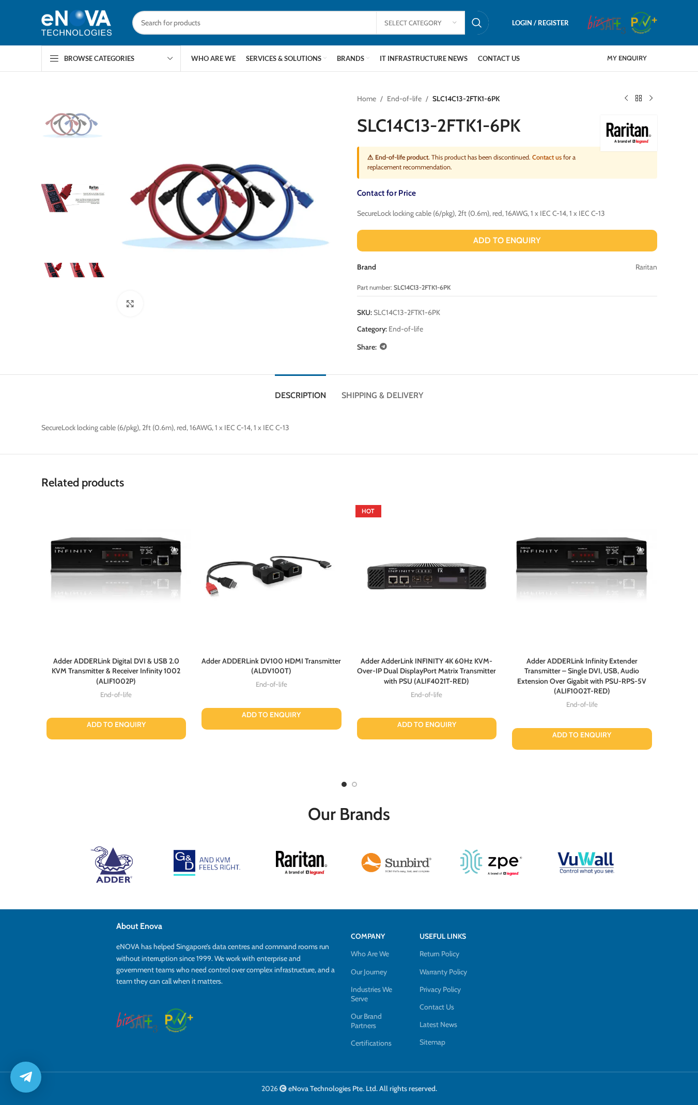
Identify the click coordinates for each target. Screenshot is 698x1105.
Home (366, 98)
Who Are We (370, 953)
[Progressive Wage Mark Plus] (644, 22)
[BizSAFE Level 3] (606, 22)
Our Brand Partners (366, 1021)
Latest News (438, 1024)
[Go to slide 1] (344, 784)
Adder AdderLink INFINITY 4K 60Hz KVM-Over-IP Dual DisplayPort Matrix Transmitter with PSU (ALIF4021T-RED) (426, 671)
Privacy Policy (440, 989)
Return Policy (439, 953)
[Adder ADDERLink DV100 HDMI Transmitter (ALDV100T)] (271, 576)
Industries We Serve (371, 994)
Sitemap (432, 1042)
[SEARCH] (477, 23)
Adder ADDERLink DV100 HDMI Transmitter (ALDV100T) (271, 666)
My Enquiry (627, 58)
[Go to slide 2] (354, 784)
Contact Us (437, 1007)
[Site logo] (76, 22)
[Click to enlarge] (130, 304)
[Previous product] (626, 98)
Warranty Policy (443, 971)
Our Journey (369, 971)
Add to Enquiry (506, 240)
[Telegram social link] (383, 347)
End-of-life (404, 98)
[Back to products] (638, 98)
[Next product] (651, 98)
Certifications (371, 1043)
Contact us (547, 157)
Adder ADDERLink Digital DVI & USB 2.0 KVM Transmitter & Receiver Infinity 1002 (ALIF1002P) (116, 671)
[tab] (300, 390)
